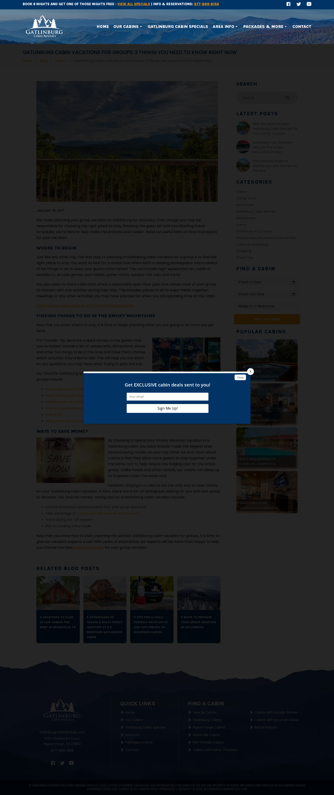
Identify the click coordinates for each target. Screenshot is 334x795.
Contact (301, 26)
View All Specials (133, 4)
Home (103, 26)
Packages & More (263, 26)
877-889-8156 (206, 4)
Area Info (223, 26)
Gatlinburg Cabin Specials (178, 26)
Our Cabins (126, 26)
